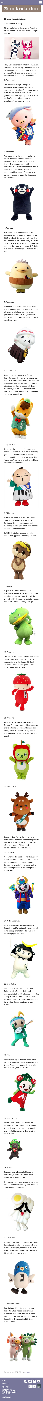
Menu (2, 2)
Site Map (5, 1386)
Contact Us (6, 1383)
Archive (27, 1372)
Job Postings (6, 1396)
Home (4, 1380)
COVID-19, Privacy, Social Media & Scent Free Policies (9, 1392)
